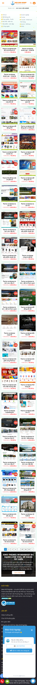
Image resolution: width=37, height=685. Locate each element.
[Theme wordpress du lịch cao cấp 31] (9, 271)
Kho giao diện (5, 622)
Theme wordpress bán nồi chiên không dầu (9, 385)
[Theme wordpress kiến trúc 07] (27, 400)
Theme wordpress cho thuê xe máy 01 (9, 437)
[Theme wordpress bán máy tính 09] (9, 90)
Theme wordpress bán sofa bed (27, 359)
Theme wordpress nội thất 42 (27, 515)
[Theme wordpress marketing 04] (9, 400)
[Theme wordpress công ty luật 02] (27, 245)
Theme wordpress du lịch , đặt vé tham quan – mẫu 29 (9, 308)
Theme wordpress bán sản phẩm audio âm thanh (9, 257)
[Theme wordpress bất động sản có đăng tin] (27, 116)
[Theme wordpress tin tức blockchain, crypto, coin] (27, 530)
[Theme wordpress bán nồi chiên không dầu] (9, 374)
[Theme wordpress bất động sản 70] (27, 168)
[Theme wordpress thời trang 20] (27, 374)
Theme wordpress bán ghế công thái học (9, 359)
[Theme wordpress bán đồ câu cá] (9, 504)
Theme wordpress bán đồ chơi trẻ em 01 (9, 49)
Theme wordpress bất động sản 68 (27, 308)
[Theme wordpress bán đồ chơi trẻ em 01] (9, 38)
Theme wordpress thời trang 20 (27, 385)
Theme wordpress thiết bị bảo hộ (9, 152)
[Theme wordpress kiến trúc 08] (27, 323)
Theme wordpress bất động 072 (9, 127)
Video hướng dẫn (7, 615)
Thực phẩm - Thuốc (8, 19)
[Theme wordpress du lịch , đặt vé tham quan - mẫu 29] (9, 297)
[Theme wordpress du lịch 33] (27, 193)
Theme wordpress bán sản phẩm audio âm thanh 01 (27, 231)
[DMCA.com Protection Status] (6, 598)
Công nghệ (6, 26)
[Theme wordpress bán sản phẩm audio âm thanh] (9, 245)
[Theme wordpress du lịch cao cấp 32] (9, 219)
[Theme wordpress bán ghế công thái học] (9, 349)
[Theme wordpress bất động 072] (9, 116)
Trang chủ (11, 8)
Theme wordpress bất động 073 (27, 152)
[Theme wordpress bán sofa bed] (27, 349)
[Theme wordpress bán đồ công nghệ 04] (9, 478)
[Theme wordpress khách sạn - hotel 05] (27, 38)
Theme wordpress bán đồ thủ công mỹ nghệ (27, 75)
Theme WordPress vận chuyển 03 (9, 178)
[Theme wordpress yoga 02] (9, 323)
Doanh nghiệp (25, 15)
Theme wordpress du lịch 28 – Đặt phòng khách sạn (27, 438)
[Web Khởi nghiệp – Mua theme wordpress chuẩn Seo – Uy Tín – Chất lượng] (18, 3)
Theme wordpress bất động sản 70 (27, 178)
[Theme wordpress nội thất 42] (27, 504)
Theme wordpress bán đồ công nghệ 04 (9, 489)
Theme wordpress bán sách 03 (27, 101)
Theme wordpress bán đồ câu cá (9, 515)
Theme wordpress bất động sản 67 (27, 489)
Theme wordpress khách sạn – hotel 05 (27, 49)
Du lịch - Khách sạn (26, 19)
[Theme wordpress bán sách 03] (27, 90)
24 (25, 549)
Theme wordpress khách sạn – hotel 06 (9, 75)
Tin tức (23, 17)
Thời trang (23, 22)
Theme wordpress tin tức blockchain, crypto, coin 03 (9, 541)
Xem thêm (17, 572)
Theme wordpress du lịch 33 (27, 204)
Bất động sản (6, 17)
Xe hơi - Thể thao (26, 24)
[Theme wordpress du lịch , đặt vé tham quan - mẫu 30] (27, 271)
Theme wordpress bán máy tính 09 (9, 101)
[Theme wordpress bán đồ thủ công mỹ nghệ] (27, 64)
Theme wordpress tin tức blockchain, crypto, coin (27, 541)
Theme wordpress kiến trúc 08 (28, 334)
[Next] (32, 549)
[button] (3, 3)
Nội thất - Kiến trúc (7, 21)
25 (29, 549)
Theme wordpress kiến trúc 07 (28, 411)
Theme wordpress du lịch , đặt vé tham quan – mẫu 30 (27, 282)
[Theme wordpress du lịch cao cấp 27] (9, 452)
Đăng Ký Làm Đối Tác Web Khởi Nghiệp (14, 625)
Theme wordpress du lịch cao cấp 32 (9, 230)
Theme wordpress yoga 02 (9, 334)
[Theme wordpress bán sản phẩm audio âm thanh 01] (27, 219)
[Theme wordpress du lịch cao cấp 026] (27, 452)
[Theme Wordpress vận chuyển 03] (9, 168)
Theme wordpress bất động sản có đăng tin (27, 127)
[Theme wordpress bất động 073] (27, 142)
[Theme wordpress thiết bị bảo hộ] (9, 142)
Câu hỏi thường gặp (8, 618)
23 (22, 549)
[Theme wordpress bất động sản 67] (27, 478)
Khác (22, 26)
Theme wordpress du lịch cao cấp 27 (9, 463)
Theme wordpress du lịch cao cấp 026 (27, 463)
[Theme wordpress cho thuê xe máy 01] (9, 426)
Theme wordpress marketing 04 (9, 411)
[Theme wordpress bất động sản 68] (27, 297)
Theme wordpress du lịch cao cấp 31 (9, 282)
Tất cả (4, 15)
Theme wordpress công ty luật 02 (27, 256)
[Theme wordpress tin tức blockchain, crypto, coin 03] (9, 530)
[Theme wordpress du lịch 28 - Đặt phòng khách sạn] (27, 426)
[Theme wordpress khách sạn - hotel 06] (9, 64)
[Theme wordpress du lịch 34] (9, 193)
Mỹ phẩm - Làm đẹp (8, 24)
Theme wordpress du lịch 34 (9, 204)
